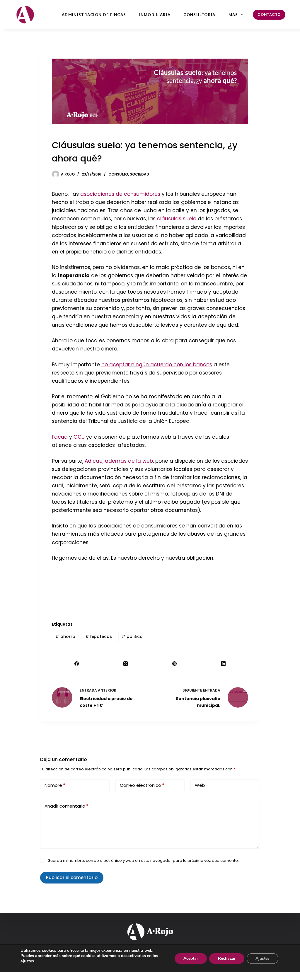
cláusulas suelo (176, 218)
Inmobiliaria (155, 14)
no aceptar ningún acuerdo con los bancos (156, 364)
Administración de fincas (94, 14)
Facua (60, 436)
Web (200, 785)
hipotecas (98, 636)
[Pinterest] (174, 663)
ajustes (27, 961)
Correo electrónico (142, 785)
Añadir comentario (66, 806)
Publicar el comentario (72, 877)
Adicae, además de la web (119, 460)
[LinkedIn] (223, 663)
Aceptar (190, 958)
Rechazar (227, 958)
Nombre (55, 785)
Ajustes (262, 958)
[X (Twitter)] (125, 663)
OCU (79, 436)
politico (132, 636)
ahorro (65, 636)
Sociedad (139, 174)
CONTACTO (269, 14)
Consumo (118, 174)
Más (233, 14)
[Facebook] (76, 663)
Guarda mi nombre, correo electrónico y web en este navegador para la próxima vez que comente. (143, 860)
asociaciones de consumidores (120, 194)
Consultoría (199, 14)
